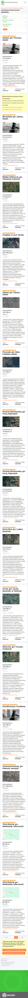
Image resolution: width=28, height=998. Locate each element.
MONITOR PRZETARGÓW (12, 8)
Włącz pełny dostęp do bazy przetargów (12, 109)
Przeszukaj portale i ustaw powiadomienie (12, 107)
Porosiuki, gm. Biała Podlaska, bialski (11, 353)
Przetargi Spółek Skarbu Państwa (7, 963)
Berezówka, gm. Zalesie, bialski (13, 118)
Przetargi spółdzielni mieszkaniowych (8, 962)
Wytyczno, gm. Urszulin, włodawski (13, 648)
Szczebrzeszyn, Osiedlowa (14, 706)
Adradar (3, 8)
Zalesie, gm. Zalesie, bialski (11, 293)
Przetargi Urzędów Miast (5, 965)
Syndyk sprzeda (4, 960)
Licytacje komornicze (5, 958)
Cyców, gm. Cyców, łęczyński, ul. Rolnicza (12, 590)
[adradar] (3, 2)
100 (22, 937)
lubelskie (21, 8)
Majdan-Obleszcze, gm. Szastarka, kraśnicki (12, 178)
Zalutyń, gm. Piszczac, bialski (12, 39)
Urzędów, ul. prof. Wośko (13, 235)
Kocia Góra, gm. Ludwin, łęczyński (13, 530)
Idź (16, 937)
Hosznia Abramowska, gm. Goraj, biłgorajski (14, 413)
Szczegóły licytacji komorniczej (10, 86)
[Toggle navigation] (25, 2)
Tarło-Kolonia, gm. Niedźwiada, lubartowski (13, 825)
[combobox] (14, 18)
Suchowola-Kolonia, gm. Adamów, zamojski (13, 767)
